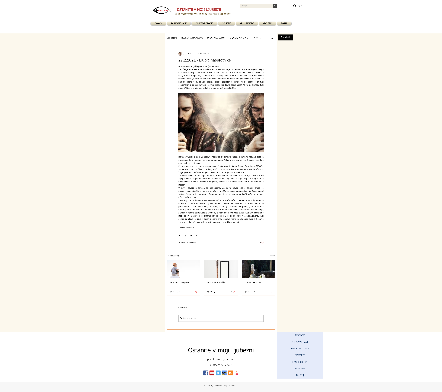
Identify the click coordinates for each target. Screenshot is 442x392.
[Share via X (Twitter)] (185, 235)
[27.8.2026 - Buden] (258, 269)
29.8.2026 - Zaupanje (179, 282)
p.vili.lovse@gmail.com (221, 359)
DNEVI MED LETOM (186, 228)
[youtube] (211, 373)
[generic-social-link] (224, 373)
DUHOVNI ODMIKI (300, 348)
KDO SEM (300, 368)
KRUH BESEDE (300, 361)
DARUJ (300, 375)
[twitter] (218, 373)
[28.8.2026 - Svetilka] (221, 269)
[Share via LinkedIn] (191, 235)
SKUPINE (300, 355)
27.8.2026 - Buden (253, 282)
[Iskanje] (275, 6)
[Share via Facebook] (179, 235)
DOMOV (300, 335)
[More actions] (262, 53)
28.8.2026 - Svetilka (216, 282)
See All (272, 255)
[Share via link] (196, 235)
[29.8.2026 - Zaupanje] (183, 269)
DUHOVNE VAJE (300, 341)
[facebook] (205, 373)
